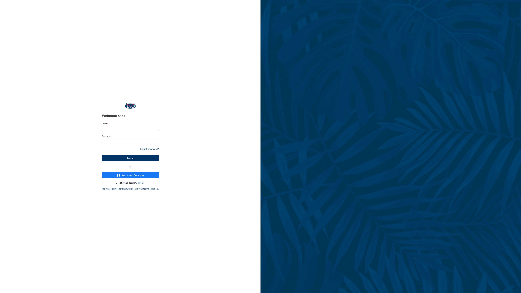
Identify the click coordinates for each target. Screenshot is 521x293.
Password (107, 136)
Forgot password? (149, 149)
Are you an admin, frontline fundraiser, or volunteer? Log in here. (130, 189)
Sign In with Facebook (132, 175)
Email (105, 123)
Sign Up (141, 183)
